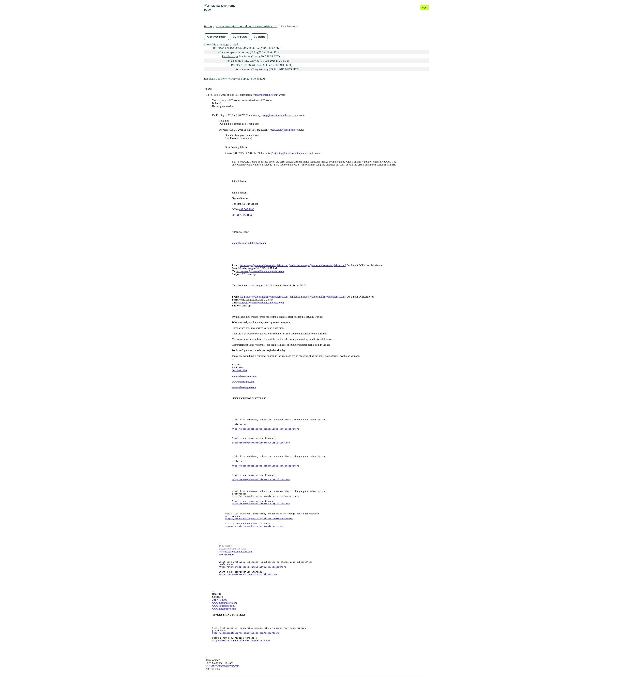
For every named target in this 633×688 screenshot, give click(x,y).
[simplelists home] (219, 8)
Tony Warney (229, 78)
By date (259, 37)
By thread (240, 37)
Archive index (216, 37)
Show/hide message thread (221, 44)
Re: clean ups (230, 56)
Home (208, 26)
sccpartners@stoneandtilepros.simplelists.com (246, 26)
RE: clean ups (221, 47)
